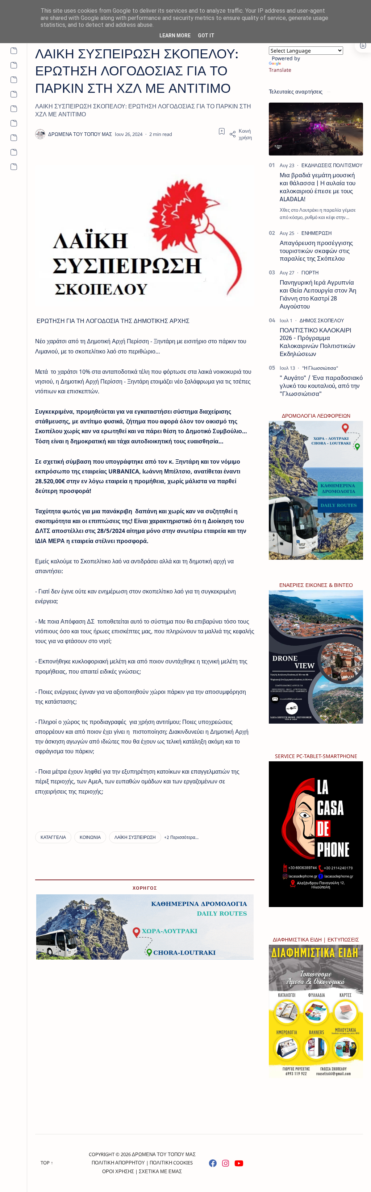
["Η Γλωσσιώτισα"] (320, 368)
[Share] (241, 134)
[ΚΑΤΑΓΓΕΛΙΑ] (53, 837)
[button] (181, 837)
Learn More (175, 35)
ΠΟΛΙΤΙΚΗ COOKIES (171, 1162)
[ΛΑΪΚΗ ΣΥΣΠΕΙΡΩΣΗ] (135, 837)
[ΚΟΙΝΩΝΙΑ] (90, 837)
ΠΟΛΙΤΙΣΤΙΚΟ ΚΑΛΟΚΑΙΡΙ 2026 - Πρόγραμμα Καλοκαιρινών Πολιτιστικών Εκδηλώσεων (317, 342)
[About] (13, 51)
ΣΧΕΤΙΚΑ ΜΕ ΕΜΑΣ (160, 1171)
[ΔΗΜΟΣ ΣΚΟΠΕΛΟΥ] (322, 320)
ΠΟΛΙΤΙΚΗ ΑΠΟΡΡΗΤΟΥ (118, 1162)
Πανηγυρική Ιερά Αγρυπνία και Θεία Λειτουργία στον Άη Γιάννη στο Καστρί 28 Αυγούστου (318, 294)
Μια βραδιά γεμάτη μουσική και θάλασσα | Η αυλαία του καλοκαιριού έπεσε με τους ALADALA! (317, 186)
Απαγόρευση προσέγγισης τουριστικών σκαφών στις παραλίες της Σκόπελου (316, 250)
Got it (206, 35)
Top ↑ (47, 1162)
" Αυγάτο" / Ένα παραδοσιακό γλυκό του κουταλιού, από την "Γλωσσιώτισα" (321, 385)
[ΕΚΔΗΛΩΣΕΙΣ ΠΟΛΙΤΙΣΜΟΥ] (332, 165)
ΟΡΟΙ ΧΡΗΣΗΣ (118, 1171)
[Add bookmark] (221, 131)
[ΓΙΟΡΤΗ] (309, 272)
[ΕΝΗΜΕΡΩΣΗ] (316, 233)
